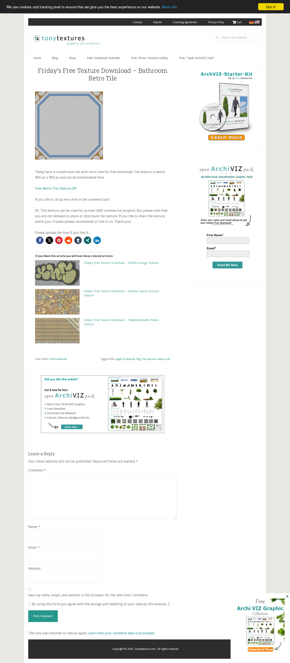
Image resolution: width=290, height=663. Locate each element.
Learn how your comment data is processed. (121, 633)
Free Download (58, 359)
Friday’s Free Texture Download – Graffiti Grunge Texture (121, 263)
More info (169, 7)
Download (129, 359)
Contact (137, 22)
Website (34, 569)
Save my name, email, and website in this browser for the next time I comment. (88, 595)
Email (34, 548)
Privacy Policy (216, 22)
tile (168, 359)
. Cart (238, 22)
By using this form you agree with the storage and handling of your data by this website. (100, 604)
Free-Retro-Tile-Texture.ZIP (56, 188)
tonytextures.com (67, 42)
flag (138, 359)
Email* (211, 248)
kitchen (152, 359)
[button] (40, 240)
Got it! (271, 6)
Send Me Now (227, 265)
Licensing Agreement (185, 22)
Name (34, 527)
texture (161, 359)
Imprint (157, 22)
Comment (37, 470)
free (144, 359)
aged (119, 359)
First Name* (215, 235)
